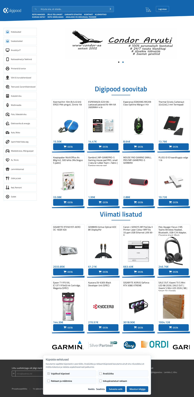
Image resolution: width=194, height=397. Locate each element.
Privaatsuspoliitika (19, 388)
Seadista (100, 389)
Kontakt (88, 14)
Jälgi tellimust (54, 14)
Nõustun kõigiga (137, 389)
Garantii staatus (73, 14)
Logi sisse (162, 9)
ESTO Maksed (38, 14)
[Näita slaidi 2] (123, 62)
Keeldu (91, 389)
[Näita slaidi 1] (118, 62)
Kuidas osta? (38, 17)
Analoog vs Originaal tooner (81, 17)
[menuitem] (20, 32)
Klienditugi (101, 14)
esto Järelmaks (55, 17)
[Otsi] (110, 9)
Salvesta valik (115, 389)
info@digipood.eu (155, 372)
